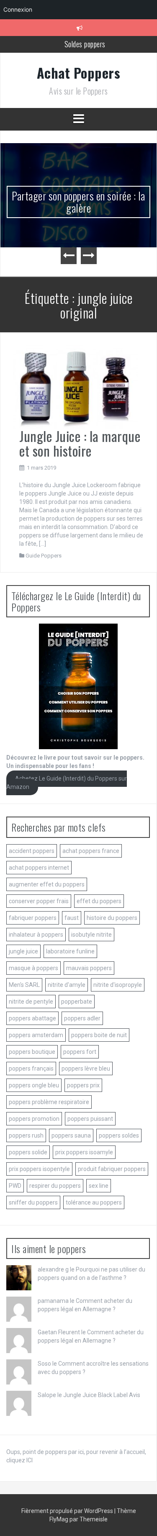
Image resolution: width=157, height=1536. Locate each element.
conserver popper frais (39, 901)
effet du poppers (99, 901)
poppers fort (79, 1051)
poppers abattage (32, 1018)
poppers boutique (32, 1051)
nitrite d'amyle (66, 984)
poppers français (31, 1068)
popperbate (76, 1001)
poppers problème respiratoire (49, 1102)
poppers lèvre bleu (86, 1068)
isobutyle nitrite (91, 934)
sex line (98, 1185)
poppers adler (82, 1018)
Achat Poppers (79, 72)
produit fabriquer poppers (112, 1169)
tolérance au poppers (94, 1202)
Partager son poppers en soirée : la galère (78, 202)
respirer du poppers (55, 1185)
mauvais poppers (89, 968)
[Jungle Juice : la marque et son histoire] (75, 386)
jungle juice (23, 951)
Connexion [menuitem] (17, 9)
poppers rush (26, 1135)
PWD (15, 1185)
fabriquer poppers (33, 917)
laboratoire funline (70, 951)
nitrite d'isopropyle (117, 984)
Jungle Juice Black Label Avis (101, 1395)
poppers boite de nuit (99, 1035)
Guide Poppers (44, 555)
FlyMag (58, 1519)
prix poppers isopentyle (39, 1169)
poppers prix (83, 1085)
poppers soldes (119, 1135)
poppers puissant (90, 1118)
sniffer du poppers (33, 1202)
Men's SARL (24, 984)
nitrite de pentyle (31, 1001)
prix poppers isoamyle (84, 1152)
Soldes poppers (85, 44)
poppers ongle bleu (34, 1085)
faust (71, 917)
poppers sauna (71, 1135)
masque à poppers (33, 968)
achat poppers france (90, 851)
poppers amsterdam (36, 1035)
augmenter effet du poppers (47, 884)
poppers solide (28, 1152)
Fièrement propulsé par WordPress (67, 1511)
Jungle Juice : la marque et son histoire (79, 443)
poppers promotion (34, 1118)
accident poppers (31, 851)
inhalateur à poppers (36, 934)
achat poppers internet (39, 867)
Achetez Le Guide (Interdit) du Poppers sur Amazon (66, 782)
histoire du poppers (112, 917)
